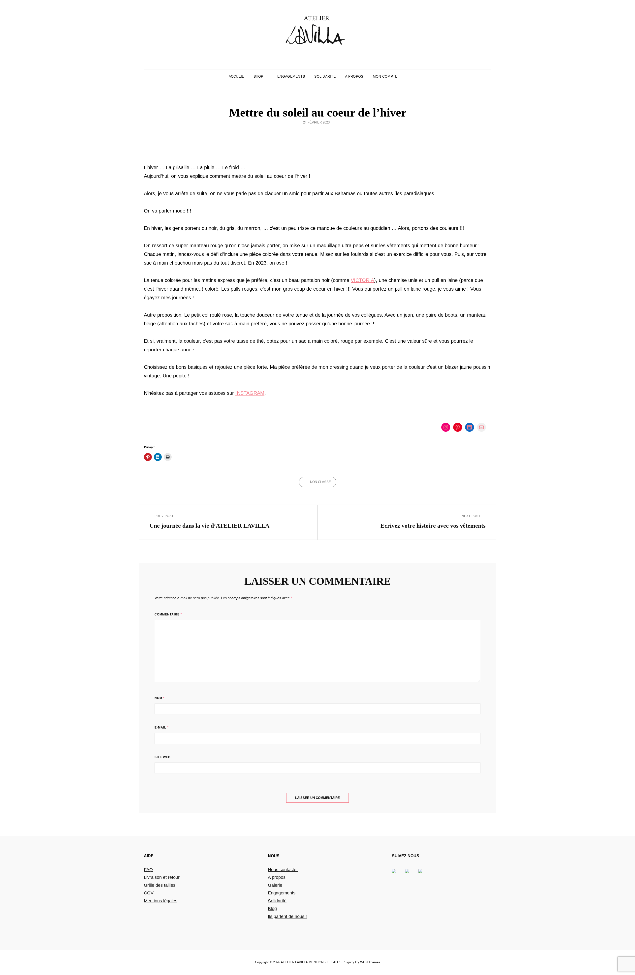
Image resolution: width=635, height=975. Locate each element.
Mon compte (385, 76)
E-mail (162, 727)
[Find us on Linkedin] (411, 875)
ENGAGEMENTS (291, 76)
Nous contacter (283, 869)
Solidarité (277, 900)
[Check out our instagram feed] (424, 875)
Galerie (275, 885)
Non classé (320, 482)
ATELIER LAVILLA (294, 962)
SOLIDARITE (325, 76)
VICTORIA (362, 280)
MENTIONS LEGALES (325, 962)
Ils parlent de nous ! (287, 916)
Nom (160, 698)
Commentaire (168, 614)
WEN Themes (370, 962)
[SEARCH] (406, 76)
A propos (277, 877)
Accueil (236, 76)
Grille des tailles (159, 885)
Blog (272, 908)
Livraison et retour (162, 877)
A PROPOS (354, 76)
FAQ (148, 869)
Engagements (282, 892)
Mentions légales (160, 900)
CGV (149, 892)
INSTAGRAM (249, 393)
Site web (163, 757)
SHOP (258, 76)
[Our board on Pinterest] (398, 875)
